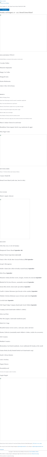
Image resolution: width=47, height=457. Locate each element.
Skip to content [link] (3, 1)
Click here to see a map (37, 443)
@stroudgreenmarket (22, 446)
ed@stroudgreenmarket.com (37, 446)
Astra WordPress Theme (33, 451)
